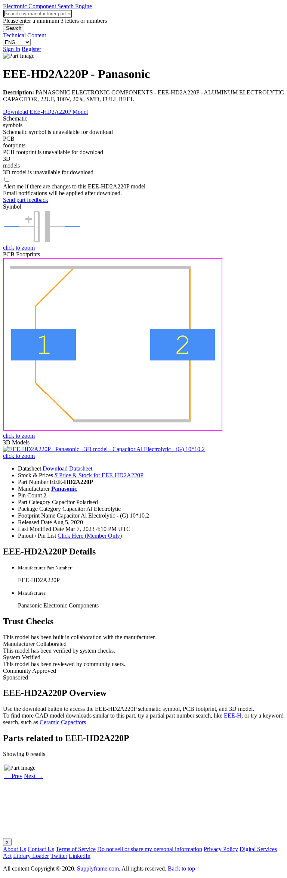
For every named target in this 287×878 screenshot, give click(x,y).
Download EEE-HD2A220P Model (45, 112)
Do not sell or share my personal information (149, 849)
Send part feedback (25, 200)
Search (13, 28)
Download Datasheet (67, 468)
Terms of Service (76, 849)
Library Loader (31, 856)
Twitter (58, 856)
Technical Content (24, 35)
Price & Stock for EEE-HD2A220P (99, 475)
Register (31, 49)
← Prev (13, 776)
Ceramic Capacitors (63, 722)
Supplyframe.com (98, 868)
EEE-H (232, 715)
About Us (14, 849)
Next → (33, 776)
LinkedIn (79, 856)
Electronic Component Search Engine (47, 6)
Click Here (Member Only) (90, 535)
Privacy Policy (221, 849)
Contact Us (41, 849)
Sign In (11, 49)
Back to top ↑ (184, 868)
